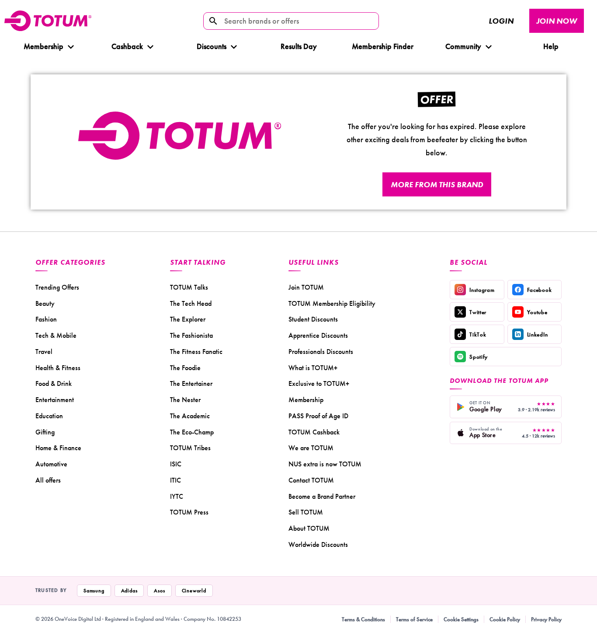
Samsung (93, 590)
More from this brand (437, 184)
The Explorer (187, 319)
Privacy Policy (546, 619)
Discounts (211, 46)
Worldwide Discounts (318, 544)
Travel (43, 351)
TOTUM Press (189, 512)
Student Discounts (313, 319)
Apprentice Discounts (318, 335)
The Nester (185, 399)
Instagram (481, 290)
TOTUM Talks (189, 287)
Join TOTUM (306, 287)
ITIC (175, 480)
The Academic (190, 415)
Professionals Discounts (320, 351)
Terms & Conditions (363, 619)
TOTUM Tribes (190, 447)
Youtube (537, 312)
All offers (48, 480)
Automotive (51, 464)
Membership (43, 46)
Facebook (539, 290)
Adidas (129, 590)
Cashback (127, 46)
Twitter (477, 312)
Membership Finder (382, 46)
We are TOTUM (310, 447)
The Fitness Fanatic (196, 351)
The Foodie (185, 367)
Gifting (45, 432)
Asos (159, 590)
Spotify (478, 356)
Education (49, 415)
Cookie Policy (504, 619)
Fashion (46, 319)
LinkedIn (537, 334)
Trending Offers (57, 287)
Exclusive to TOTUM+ (318, 383)
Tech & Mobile (55, 335)
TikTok (477, 334)
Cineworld (194, 590)
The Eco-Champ (192, 432)
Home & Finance (58, 447)
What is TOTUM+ (312, 367)
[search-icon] (213, 21)
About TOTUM (309, 528)
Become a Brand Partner (321, 496)
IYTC (176, 496)
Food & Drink (53, 383)
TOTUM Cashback (314, 432)
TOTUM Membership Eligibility (331, 303)
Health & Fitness (57, 367)
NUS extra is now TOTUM (324, 464)
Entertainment (54, 399)
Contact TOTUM (311, 480)
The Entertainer (191, 383)
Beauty (45, 303)
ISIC (175, 464)
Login (501, 21)
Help (550, 46)
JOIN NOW (556, 21)
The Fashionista (191, 335)
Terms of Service (414, 619)
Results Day (299, 46)
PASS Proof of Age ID (318, 415)
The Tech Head (191, 303)
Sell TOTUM (305, 512)
